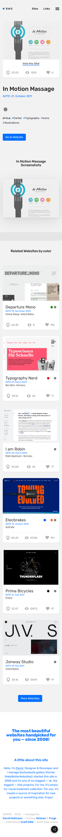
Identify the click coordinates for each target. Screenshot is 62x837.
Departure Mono (20, 307)
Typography (32, 118)
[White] (51, 378)
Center (18, 118)
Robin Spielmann (14, 456)
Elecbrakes (16, 519)
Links (46, 8)
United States (27, 314)
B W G (9, 8)
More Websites (30, 698)
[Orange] (51, 520)
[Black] (48, 591)
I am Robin (15, 449)
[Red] (48, 378)
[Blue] (44, 520)
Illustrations (12, 122)
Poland (9, 598)
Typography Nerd (21, 378)
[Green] (51, 307)
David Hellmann (12, 818)
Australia (10, 527)
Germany (20, 385)
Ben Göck (10, 385)
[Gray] (5, 109)
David (19, 768)
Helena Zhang (12, 314)
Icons (46, 118)
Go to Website (14, 137)
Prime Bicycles (19, 591)
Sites (35, 8)
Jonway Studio (19, 661)
